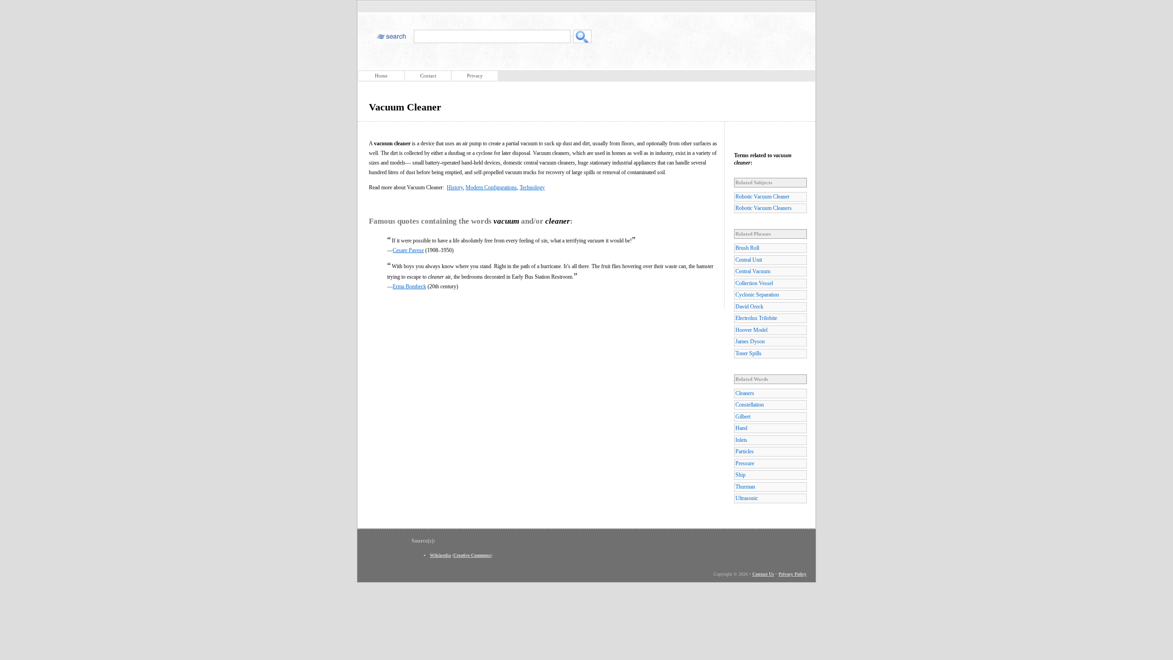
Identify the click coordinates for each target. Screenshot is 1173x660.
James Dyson (750, 341)
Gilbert (743, 416)
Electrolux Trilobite (756, 318)
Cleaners (744, 393)
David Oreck (749, 306)
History (455, 187)
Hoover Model (751, 330)
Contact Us (763, 574)
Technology (532, 187)
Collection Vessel (754, 283)
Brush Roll (747, 248)
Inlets (741, 440)
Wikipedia (440, 555)
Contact (428, 75)
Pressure (744, 463)
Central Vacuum (752, 271)
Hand (741, 428)
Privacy (475, 75)
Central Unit (748, 260)
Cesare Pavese (408, 250)
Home (381, 75)
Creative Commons (472, 555)
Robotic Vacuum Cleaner (762, 196)
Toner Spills (748, 353)
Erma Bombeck (409, 286)
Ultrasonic (746, 498)
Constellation (749, 405)
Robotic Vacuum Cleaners (763, 208)
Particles (744, 451)
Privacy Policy (792, 574)
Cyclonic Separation (757, 295)
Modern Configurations (491, 187)
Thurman (745, 487)
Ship (740, 475)
